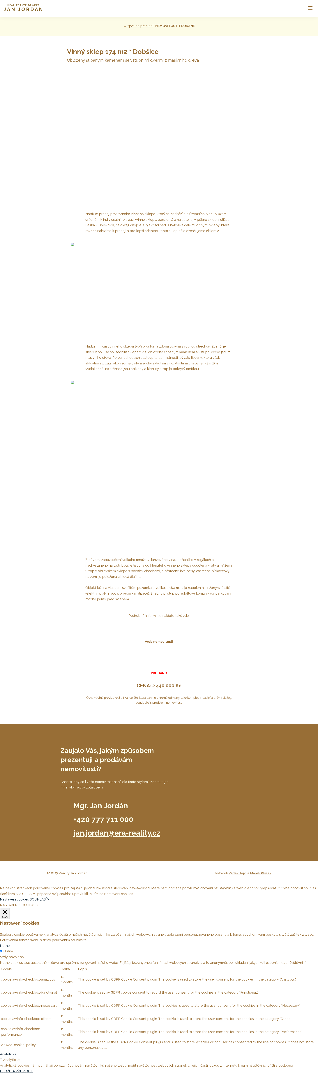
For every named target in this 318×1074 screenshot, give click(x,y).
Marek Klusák (260, 873)
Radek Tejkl (237, 873)
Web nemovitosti (159, 642)
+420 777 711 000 (103, 819)
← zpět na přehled (138, 26)
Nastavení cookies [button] (14, 899)
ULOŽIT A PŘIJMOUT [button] (16, 1071)
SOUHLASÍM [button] (40, 899)
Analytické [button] (8, 1054)
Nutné (8, 951)
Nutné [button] (5, 946)
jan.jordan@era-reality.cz (116, 833)
